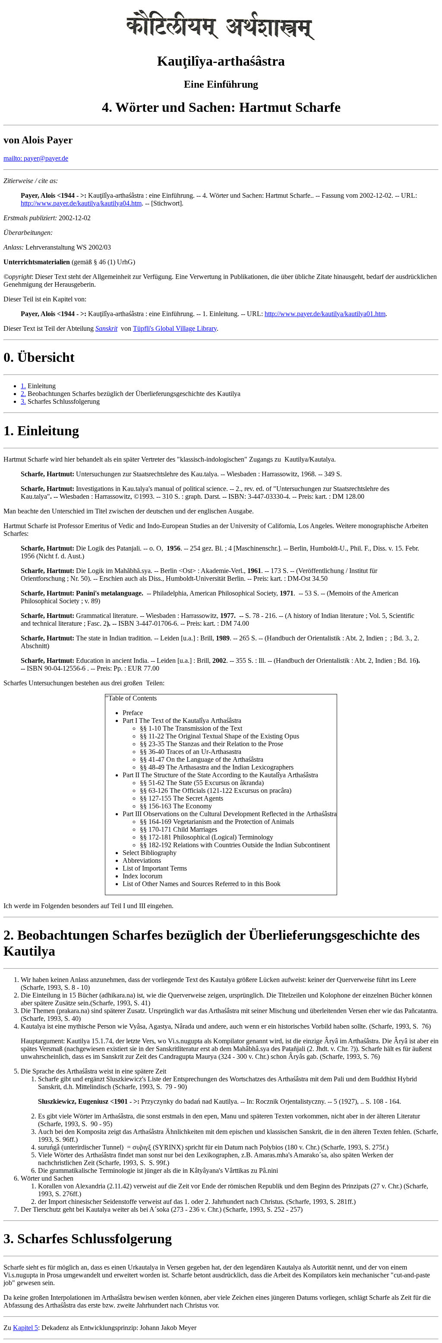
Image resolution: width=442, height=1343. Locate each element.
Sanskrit (106, 328)
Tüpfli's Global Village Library (175, 328)
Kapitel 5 (25, 1327)
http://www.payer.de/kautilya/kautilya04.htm (81, 203)
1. (23, 386)
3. (23, 401)
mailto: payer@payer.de (35, 158)
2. (23, 393)
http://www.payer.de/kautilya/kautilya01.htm (325, 313)
